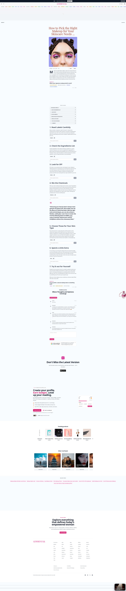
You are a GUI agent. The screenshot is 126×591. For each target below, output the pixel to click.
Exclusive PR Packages (70, 567)
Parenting (77, 6)
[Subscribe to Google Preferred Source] (55, 343)
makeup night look (31, 481)
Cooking (74, 6)
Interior (6, 6)
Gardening (71, 548)
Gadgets (84, 6)
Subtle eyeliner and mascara (62, 85)
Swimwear (32, 6)
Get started (89, 406)
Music (96, 6)
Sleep (71, 556)
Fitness (59, 6)
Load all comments (53, 297)
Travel (16, 6)
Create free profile (37, 410)
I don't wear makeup (66, 285)
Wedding (49, 6)
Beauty (21, 6)
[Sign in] (124, 4)
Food (87, 546)
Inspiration (108, 6)
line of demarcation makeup (109, 481)
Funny (105, 6)
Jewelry (121, 6)
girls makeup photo (58, 481)
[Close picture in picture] (115, 584)
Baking (81, 6)
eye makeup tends (48, 481)
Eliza (51, 68)
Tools (54, 560)
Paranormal (55, 6)
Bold (53, 285)
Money (116, 6)
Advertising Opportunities (58, 567)
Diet (54, 546)
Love (18, 6)
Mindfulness (62, 6)
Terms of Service (56, 569)
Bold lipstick (68, 85)
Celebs (13, 6)
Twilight (112, 6)
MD (58, 68)
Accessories (28, 6)
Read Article (43, 469)
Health (99, 6)
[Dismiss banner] (75, 342)
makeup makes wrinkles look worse (18, 481)
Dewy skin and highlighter (53, 86)
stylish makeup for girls (97, 481)
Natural (51, 285)
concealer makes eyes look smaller (70, 481)
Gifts (79, 548)
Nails (42, 6)
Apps (118, 6)
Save (71, 68)
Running (39, 6)
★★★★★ (123, 22)
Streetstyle (2, 6)
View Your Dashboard (48, 410)
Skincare (70, 6)
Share (75, 68)
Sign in (52, 412)
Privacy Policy (82, 567)
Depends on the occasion (59, 285)
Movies (102, 6)
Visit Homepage (63, 532)
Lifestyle (87, 550)
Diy (62, 546)
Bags (71, 542)
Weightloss (88, 558)
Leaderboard (80, 406)
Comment (52, 339)
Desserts (45, 6)
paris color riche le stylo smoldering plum (63, 483)
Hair (51, 6)
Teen (87, 6)
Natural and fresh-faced (53, 85)
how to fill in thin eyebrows (85, 481)
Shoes (24, 6)
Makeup (90, 6)
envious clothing (39, 481)
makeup (2, 22)
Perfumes (67, 6)
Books (93, 6)
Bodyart (10, 6)
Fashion (36, 6)
